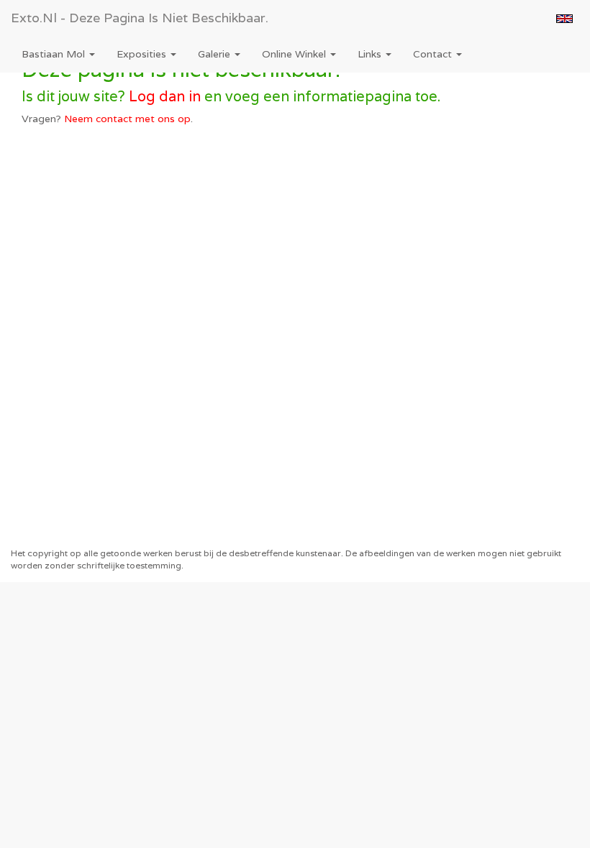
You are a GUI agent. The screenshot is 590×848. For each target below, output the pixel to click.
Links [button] (371, 53)
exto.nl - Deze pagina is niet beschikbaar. (139, 17)
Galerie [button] (215, 53)
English (564, 18)
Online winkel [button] (295, 53)
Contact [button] (434, 53)
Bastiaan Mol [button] (55, 53)
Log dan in (165, 96)
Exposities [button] (143, 53)
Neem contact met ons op (127, 118)
